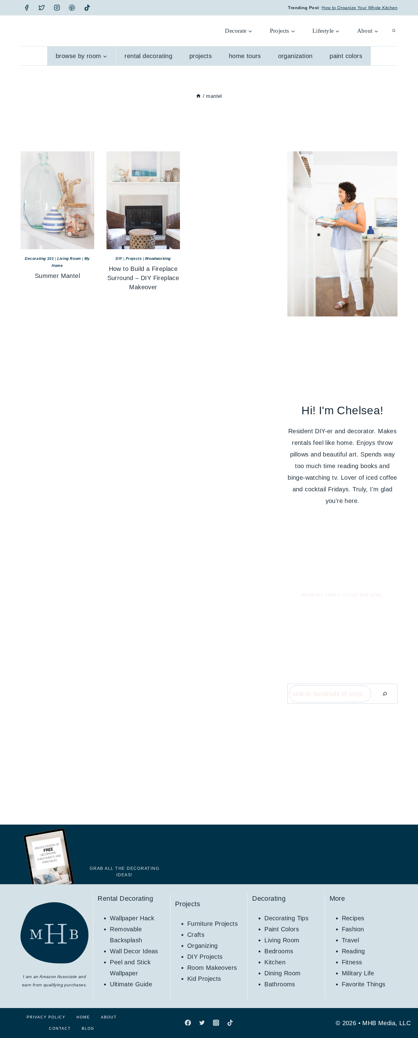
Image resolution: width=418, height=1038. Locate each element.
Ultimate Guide (131, 984)
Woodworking (158, 259)
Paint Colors (346, 56)
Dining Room (282, 973)
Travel (350, 940)
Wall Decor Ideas (134, 951)
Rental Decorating (148, 56)
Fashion (353, 929)
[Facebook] (27, 8)
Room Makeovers (212, 967)
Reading (353, 951)
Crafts (195, 934)
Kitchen (275, 962)
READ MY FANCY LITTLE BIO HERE (342, 595)
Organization (295, 56)
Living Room (69, 259)
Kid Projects (204, 978)
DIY (119, 259)
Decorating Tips (286, 918)
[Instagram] (57, 8)
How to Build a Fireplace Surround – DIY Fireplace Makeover (143, 277)
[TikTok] (87, 8)
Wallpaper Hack (132, 918)
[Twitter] (41, 8)
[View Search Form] (393, 31)
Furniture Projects (212, 923)
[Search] (384, 693)
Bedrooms (278, 951)
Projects (200, 56)
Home (83, 1017)
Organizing (202, 945)
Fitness (352, 962)
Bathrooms (279, 984)
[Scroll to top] (403, 1013)
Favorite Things (364, 984)
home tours (245, 56)
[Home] (198, 96)
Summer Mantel (57, 275)
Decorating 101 (39, 259)
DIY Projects (205, 956)
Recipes (353, 918)
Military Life (358, 973)
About (109, 1017)
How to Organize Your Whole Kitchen (359, 7)
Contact (60, 1028)
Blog (88, 1028)
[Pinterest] (72, 8)
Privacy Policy (46, 1017)
